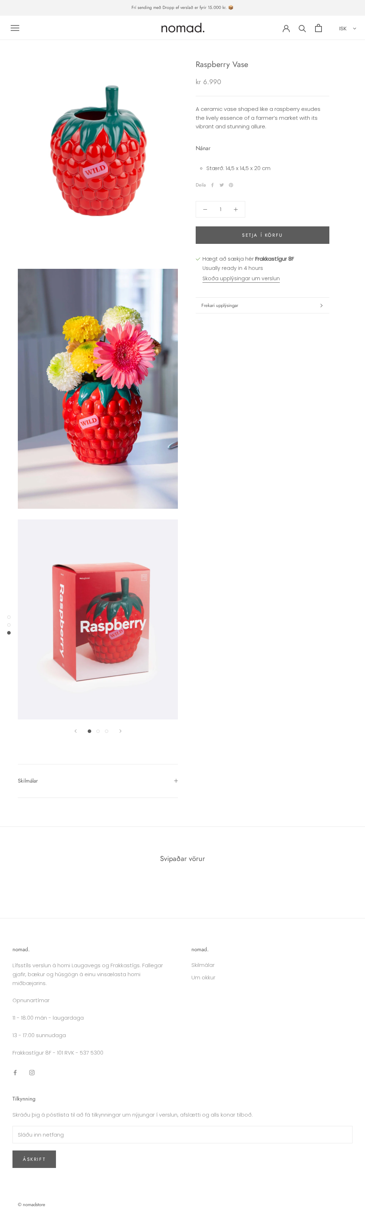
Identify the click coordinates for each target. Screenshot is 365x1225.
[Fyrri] (75, 731)
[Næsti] (120, 731)
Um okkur (203, 977)
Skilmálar (28, 781)
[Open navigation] (15, 28)
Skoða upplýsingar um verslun (241, 278)
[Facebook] (212, 185)
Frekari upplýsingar (219, 305)
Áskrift (34, 1159)
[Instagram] (32, 1072)
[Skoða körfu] (318, 28)
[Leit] (302, 28)
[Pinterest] (231, 185)
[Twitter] (222, 185)
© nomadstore (31, 1204)
